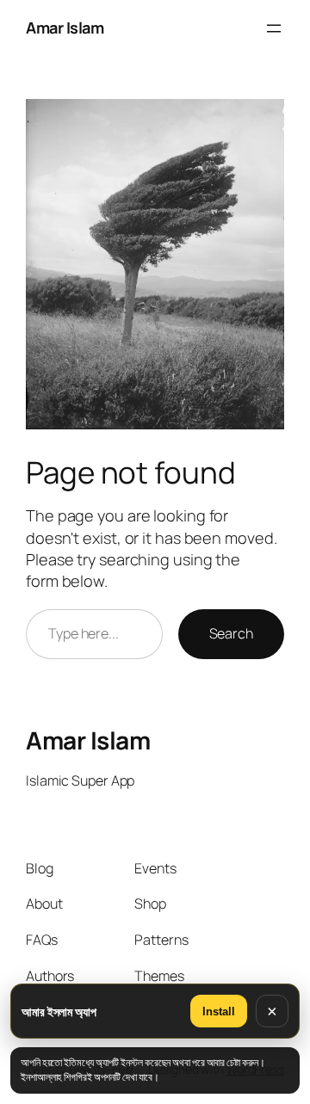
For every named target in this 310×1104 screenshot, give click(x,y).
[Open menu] (274, 28)
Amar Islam (64, 27)
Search (231, 633)
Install (218, 1011)
